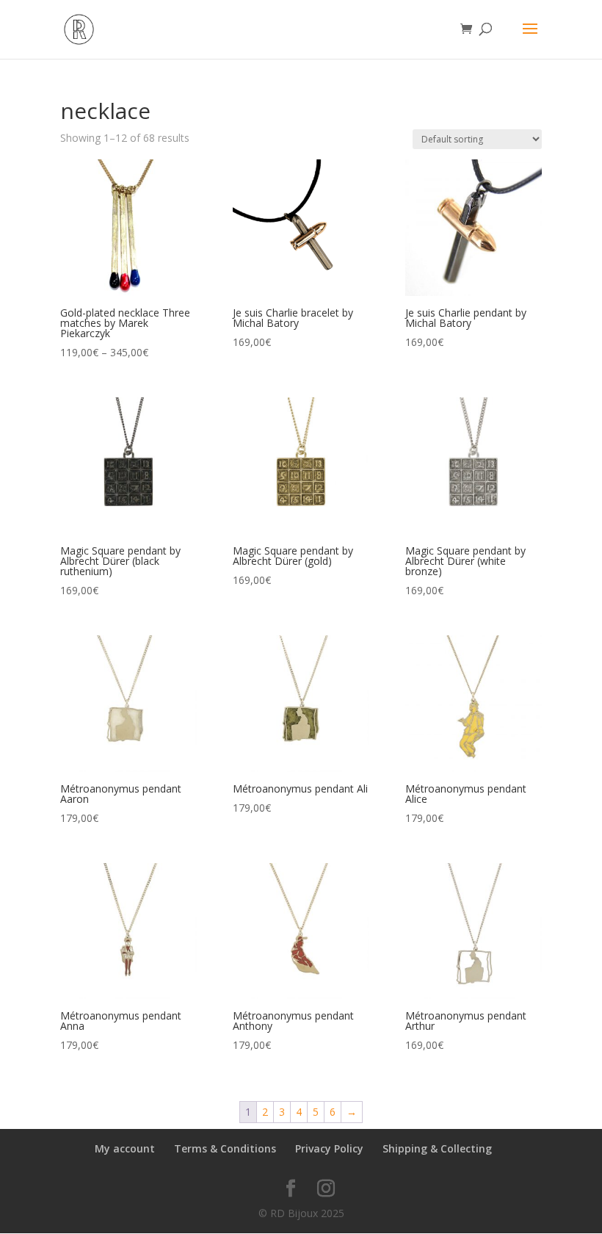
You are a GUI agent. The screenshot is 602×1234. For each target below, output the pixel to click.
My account (125, 1148)
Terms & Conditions (225, 1148)
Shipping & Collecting (437, 1148)
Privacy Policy (329, 1148)
